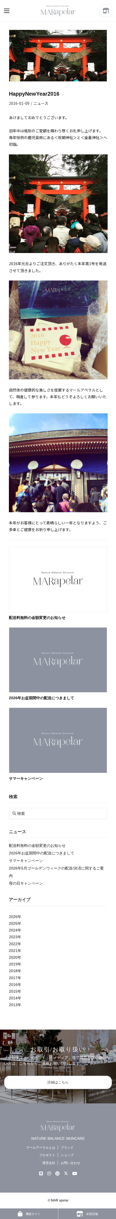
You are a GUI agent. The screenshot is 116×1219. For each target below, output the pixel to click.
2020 (13, 957)
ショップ (67, 1155)
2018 (13, 971)
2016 (13, 984)
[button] (12, 11)
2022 (13, 944)
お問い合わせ (70, 1163)
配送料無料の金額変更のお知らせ (37, 617)
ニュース (40, 103)
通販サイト (32, 1213)
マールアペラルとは (40, 1147)
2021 (13, 950)
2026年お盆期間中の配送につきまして (41, 698)
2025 (13, 923)
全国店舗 (91, 1213)
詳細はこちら (58, 1082)
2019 (13, 964)
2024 (13, 930)
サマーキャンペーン (26, 778)
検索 (13, 796)
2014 (13, 998)
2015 (13, 991)
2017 (13, 978)
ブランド (67, 1147)
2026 (13, 917)
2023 (13, 937)
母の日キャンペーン (26, 883)
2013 (13, 1005)
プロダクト (47, 1155)
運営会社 (48, 1163)
